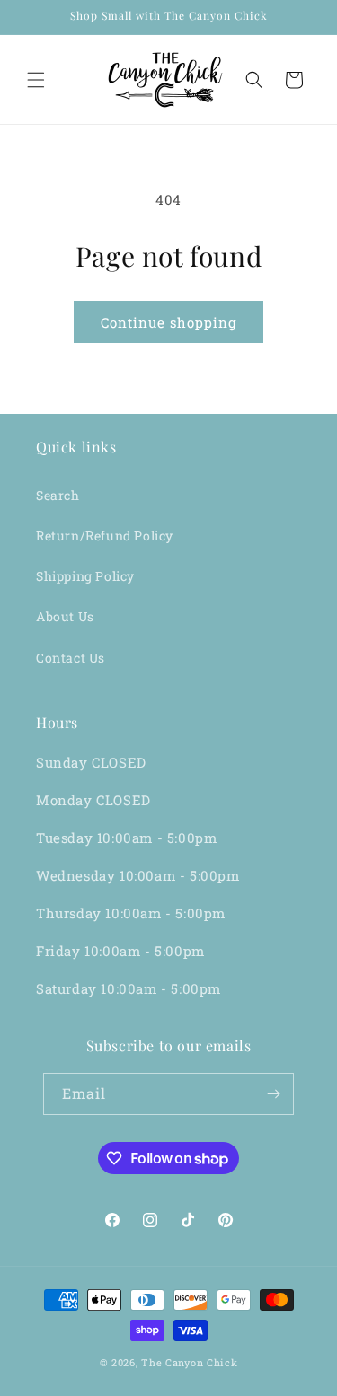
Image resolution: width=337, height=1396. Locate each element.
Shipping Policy (85, 575)
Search (58, 495)
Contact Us (70, 657)
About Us (65, 616)
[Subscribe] (273, 1094)
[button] (36, 80)
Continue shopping (168, 322)
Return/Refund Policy (104, 535)
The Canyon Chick (189, 1362)
